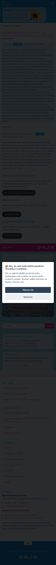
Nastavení (28, 297)
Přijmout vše (28, 290)
